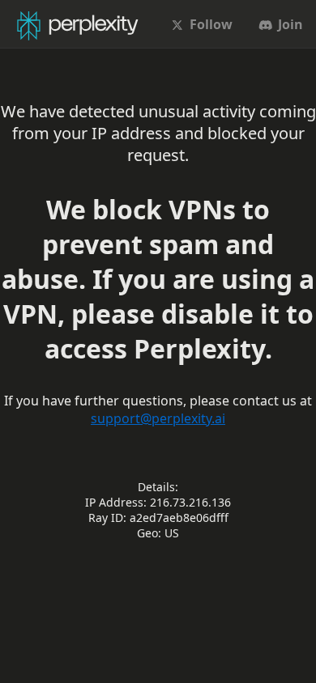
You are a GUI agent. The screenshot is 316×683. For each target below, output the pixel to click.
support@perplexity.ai (158, 418)
